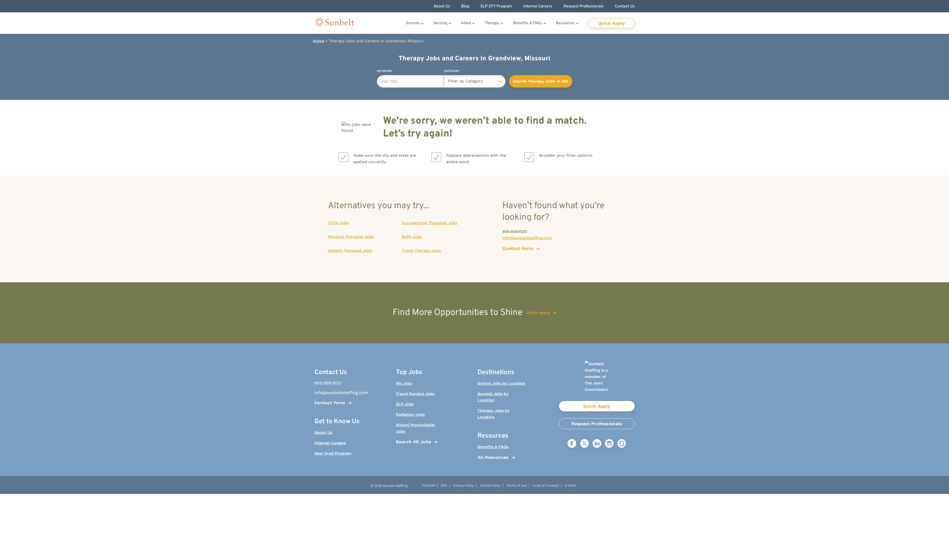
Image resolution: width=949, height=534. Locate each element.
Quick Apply (611, 23)
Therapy (492, 23)
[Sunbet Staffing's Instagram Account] (609, 444)
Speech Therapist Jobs (350, 250)
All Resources (493, 457)
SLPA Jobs (412, 236)
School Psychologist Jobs (415, 428)
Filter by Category (465, 81)
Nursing (440, 23)
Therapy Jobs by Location (493, 413)
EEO (444, 485)
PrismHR (428, 485)
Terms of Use (516, 485)
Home (318, 41)
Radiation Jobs (410, 414)
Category (451, 72)
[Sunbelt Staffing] (334, 23)
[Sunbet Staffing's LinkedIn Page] (597, 444)
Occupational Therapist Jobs (429, 223)
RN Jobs (404, 383)
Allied (466, 23)
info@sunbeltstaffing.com (527, 238)
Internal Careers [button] (537, 6)
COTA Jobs (338, 223)
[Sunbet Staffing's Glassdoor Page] (621, 444)
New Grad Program (332, 453)
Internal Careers (330, 443)
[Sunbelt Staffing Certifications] (597, 381)
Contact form (517, 248)
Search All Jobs (413, 441)
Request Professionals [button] (583, 6)
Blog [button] (465, 6)
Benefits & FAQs (527, 23)
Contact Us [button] (625, 6)
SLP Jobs (405, 404)
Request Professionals (596, 423)
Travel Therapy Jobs (421, 250)
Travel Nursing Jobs (415, 393)
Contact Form (329, 402)
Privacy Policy (463, 485)
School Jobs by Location (501, 383)
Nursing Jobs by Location (493, 396)
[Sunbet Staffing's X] (584, 444)
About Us (323, 432)
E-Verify (570, 485)
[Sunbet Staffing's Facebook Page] (571, 444)
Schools (413, 23)
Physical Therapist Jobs (351, 236)
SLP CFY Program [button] (496, 6)
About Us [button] (441, 6)
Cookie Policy (490, 485)
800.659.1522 (514, 231)
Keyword (384, 72)
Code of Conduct (546, 485)
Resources (565, 23)
